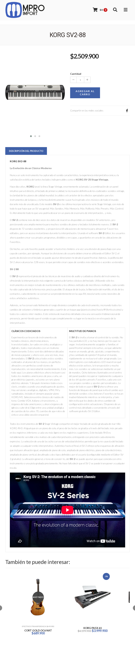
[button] (31, 135)
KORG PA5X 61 (84, 627)
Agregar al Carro (85, 93)
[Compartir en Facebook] (127, 110)
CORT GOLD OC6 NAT (30, 630)
